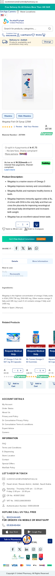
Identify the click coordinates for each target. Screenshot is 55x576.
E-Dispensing (8, 452)
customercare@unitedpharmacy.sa (21, 2)
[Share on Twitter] (23, 248)
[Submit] (49, 28)
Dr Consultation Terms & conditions (17, 424)
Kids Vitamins (24, 116)
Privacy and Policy (10, 416)
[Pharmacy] (27, 239)
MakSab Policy (8, 467)
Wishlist (39, 35)
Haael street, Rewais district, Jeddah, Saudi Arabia (29, 484)
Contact (5, 459)
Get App (4, 12)
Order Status (7, 408)
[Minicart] (43, 35)
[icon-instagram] (33, 549)
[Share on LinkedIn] (29, 248)
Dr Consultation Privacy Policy (15, 420)
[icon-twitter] (19, 549)
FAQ (4, 444)
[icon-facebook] (12, 549)
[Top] (50, 541)
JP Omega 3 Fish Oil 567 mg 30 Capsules (12, 360)
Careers (12, 12)
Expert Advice (8, 428)
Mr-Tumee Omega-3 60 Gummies (35, 360)
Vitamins (8, 116)
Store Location (8, 455)
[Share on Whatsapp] (36, 248)
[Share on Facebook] (16, 248)
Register (28, 35)
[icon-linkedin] (26, 549)
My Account (7, 404)
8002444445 (14, 517)
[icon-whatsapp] (40, 549)
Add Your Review (31, 126)
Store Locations (27, 12)
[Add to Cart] (36, 224)
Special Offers (8, 463)
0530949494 (14, 525)
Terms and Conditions (11, 448)
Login (23, 35)
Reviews (14, 274)
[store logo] (13, 21)
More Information (40, 261)
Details (15, 261)
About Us (6, 412)
